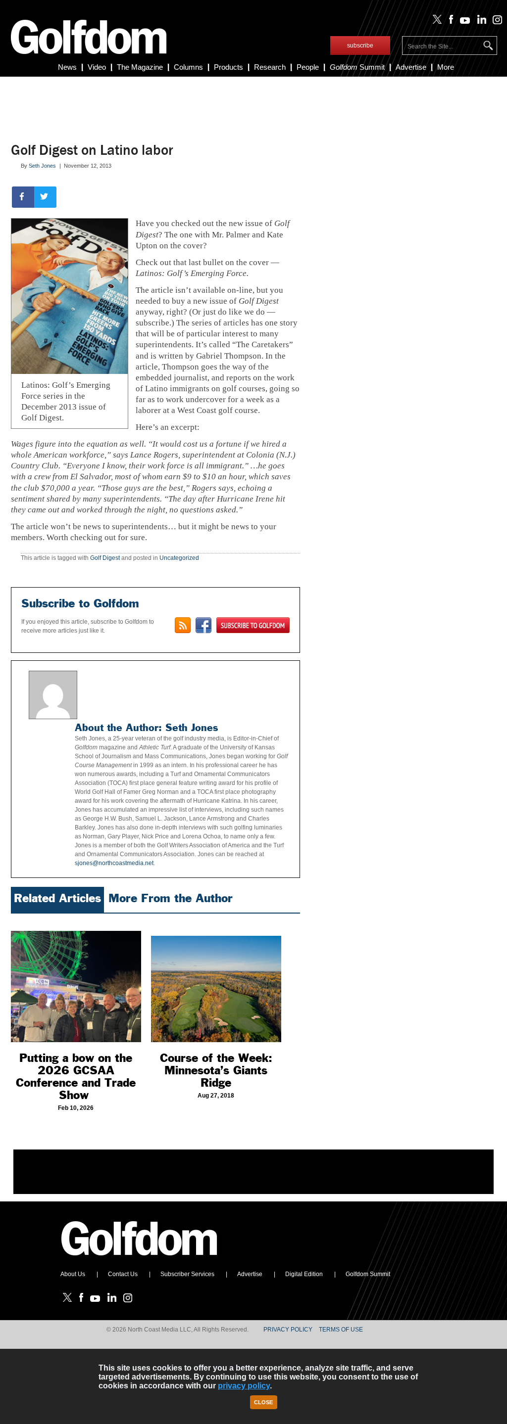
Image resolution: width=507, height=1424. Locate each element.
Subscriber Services (187, 1274)
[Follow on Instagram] (495, 21)
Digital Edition (304, 1274)
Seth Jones (42, 166)
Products (228, 67)
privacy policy (244, 1385)
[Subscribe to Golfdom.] (253, 625)
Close (263, 1402)
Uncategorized (179, 557)
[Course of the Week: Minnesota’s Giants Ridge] (216, 980)
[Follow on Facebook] (449, 21)
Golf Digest (105, 557)
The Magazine (140, 67)
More (445, 67)
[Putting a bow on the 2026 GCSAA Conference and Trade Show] (76, 980)
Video (97, 67)
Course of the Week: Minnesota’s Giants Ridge (216, 1070)
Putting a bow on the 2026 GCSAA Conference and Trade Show (76, 1076)
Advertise (411, 67)
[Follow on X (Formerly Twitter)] (435, 21)
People (308, 67)
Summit (357, 67)
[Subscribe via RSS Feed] (183, 625)
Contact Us (123, 1274)
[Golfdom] (139, 1259)
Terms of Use (341, 1329)
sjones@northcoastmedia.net (114, 863)
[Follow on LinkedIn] (479, 21)
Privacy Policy (287, 1329)
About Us (72, 1274)
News (67, 67)
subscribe (360, 45)
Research (270, 67)
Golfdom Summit (368, 1274)
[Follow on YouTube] (463, 21)
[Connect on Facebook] (203, 625)
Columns (188, 67)
